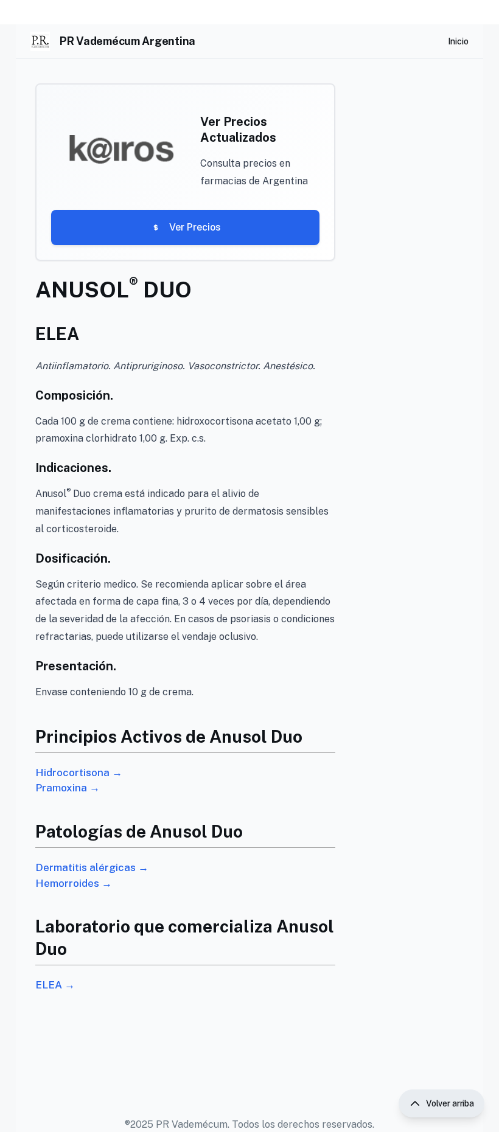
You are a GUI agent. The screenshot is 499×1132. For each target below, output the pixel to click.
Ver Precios (195, 227)
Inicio (458, 41)
